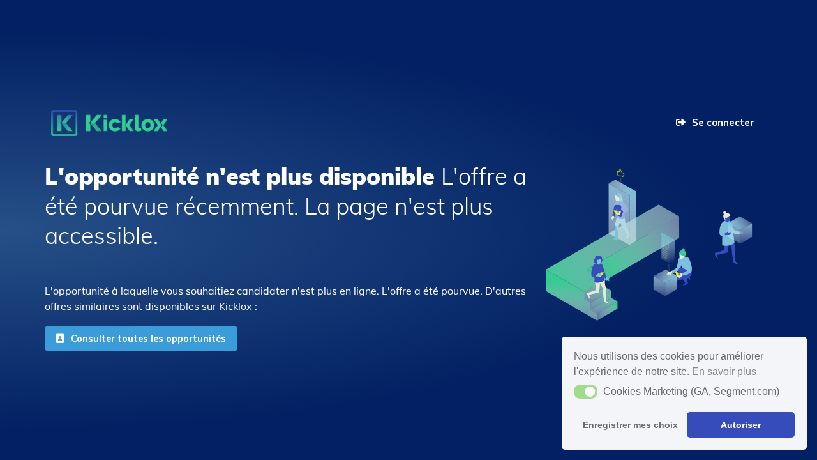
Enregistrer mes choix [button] (630, 425)
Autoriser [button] (741, 425)
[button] (585, 392)
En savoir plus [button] (724, 371)
